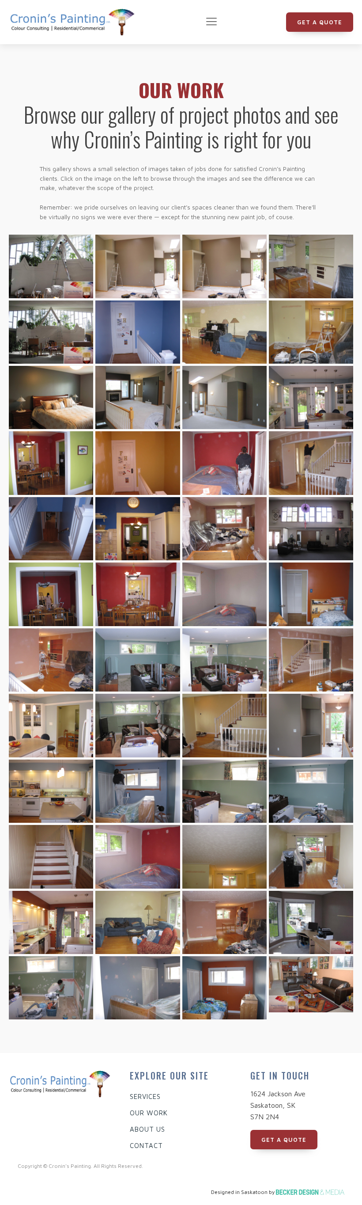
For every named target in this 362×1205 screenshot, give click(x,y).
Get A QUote (319, 22)
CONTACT (146, 1145)
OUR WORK (149, 1113)
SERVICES (145, 1096)
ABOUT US (147, 1129)
